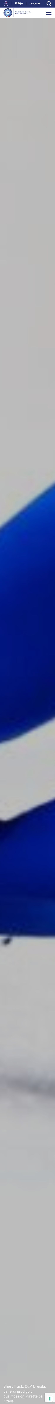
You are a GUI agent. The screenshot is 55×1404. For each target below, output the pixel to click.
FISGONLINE (35, 4)
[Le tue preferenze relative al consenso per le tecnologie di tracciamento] (50, 1399)
